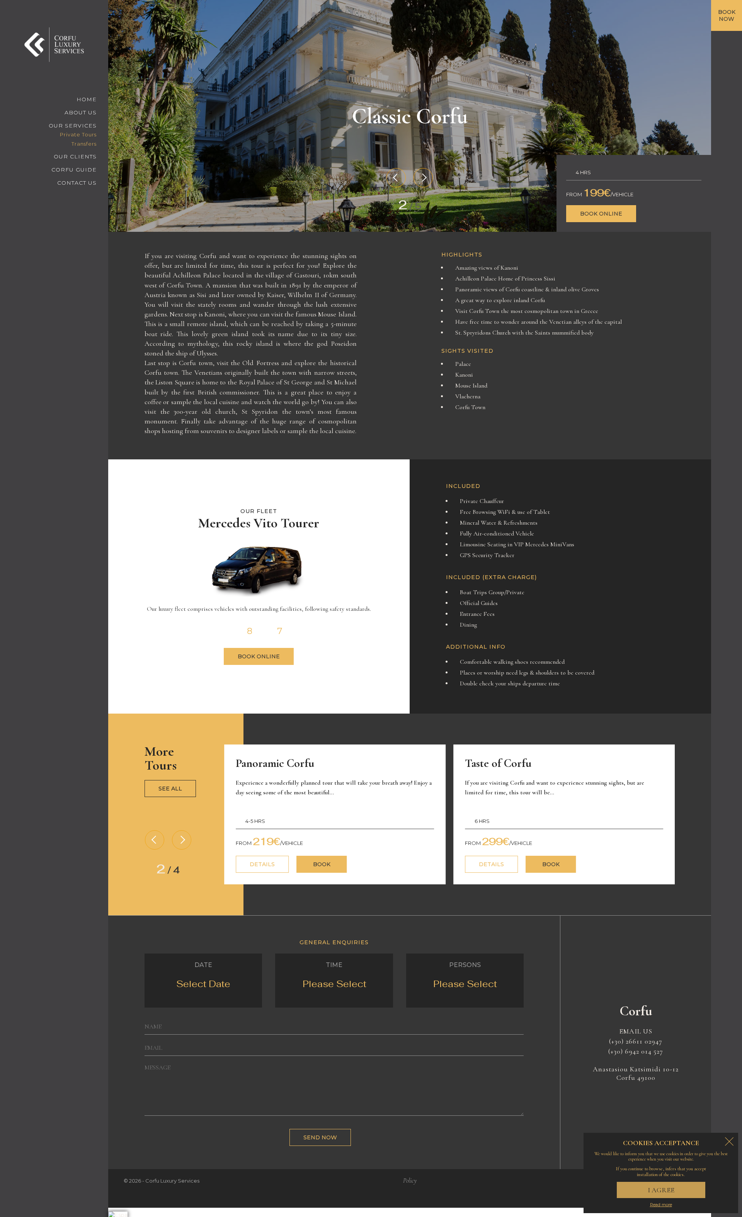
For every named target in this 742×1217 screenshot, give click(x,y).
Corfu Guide (74, 169)
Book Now (726, 15)
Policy (410, 1181)
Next (423, 177)
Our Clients (75, 156)
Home (87, 99)
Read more (661, 1204)
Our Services (73, 125)
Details (262, 864)
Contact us (77, 182)
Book (321, 864)
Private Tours (78, 134)
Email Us (635, 1031)
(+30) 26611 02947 (635, 1041)
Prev (396, 177)
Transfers (84, 144)
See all (170, 788)
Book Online (601, 213)
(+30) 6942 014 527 (635, 1051)
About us (81, 112)
